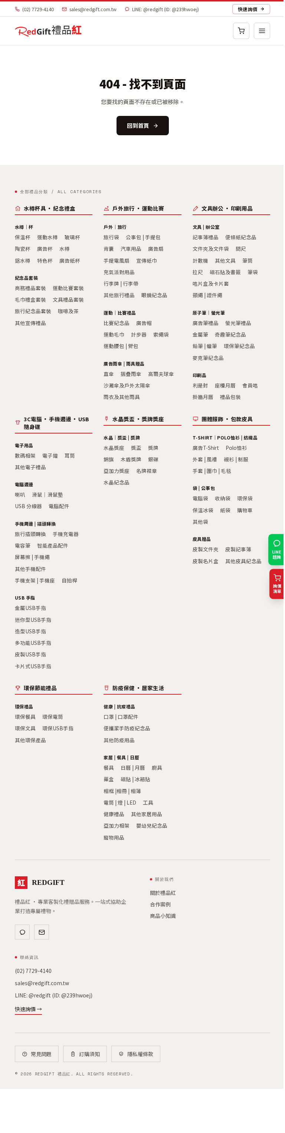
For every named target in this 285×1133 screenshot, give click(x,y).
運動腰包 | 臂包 (121, 346)
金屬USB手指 (30, 607)
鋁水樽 (22, 260)
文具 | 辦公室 (206, 227)
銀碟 (153, 459)
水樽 (64, 248)
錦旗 (109, 459)
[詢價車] (241, 31)
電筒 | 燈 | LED (120, 802)
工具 (148, 802)
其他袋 (200, 521)
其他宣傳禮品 (30, 323)
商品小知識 (163, 915)
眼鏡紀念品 (154, 295)
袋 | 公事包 (204, 488)
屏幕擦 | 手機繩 (32, 557)
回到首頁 (138, 125)
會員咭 (250, 385)
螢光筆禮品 (238, 323)
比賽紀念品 (117, 323)
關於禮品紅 (163, 892)
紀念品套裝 (26, 278)
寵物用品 (114, 837)
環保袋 (245, 498)
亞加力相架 (117, 825)
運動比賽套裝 (68, 288)
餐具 (109, 767)
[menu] (262, 31)
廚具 (157, 767)
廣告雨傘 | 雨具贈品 (124, 363)
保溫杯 (22, 237)
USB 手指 (25, 597)
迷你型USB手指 (33, 619)
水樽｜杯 (24, 227)
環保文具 (25, 728)
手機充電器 (66, 534)
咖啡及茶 (68, 311)
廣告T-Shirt (206, 447)
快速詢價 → (28, 1009)
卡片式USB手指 (33, 666)
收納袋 (222, 498)
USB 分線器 (28, 506)
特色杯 (45, 260)
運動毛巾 (114, 334)
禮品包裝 (230, 396)
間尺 (241, 248)
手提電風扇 (117, 260)
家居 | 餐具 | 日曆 (121, 757)
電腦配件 (59, 506)
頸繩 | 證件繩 (207, 295)
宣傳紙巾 (146, 260)
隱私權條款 (140, 1054)
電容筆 (22, 545)
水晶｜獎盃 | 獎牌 (122, 437)
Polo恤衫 (236, 447)
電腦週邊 (24, 484)
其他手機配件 (30, 568)
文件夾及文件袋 (211, 248)
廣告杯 (45, 248)
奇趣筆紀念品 (230, 334)
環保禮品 (24, 706)
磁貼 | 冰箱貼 (135, 779)
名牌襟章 (146, 470)
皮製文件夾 (206, 549)
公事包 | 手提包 (143, 237)
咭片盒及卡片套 (211, 283)
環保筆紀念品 (239, 346)
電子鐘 (50, 455)
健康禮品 (114, 814)
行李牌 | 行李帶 (121, 283)
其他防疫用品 (119, 740)
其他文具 (225, 260)
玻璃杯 (72, 237)
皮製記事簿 (238, 549)
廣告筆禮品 (206, 323)
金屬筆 (200, 334)
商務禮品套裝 (30, 288)
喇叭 (20, 494)
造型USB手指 (30, 631)
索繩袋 (161, 334)
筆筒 (247, 260)
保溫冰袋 (203, 510)
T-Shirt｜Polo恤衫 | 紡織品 (225, 437)
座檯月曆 (225, 385)
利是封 (200, 385)
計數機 (200, 260)
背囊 (109, 248)
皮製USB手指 (30, 654)
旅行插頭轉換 (30, 534)
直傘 (109, 373)
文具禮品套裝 (68, 299)
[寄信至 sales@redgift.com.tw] (41, 932)
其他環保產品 (30, 740)
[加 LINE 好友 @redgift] (22, 932)
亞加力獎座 (117, 470)
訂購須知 (89, 1054)
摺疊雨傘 (131, 373)
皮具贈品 (202, 539)
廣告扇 (156, 248)
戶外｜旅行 (115, 227)
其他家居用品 (146, 814)
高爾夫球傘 (161, 373)
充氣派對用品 (119, 272)
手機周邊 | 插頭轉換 (35, 523)
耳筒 (70, 455)
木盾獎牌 (131, 459)
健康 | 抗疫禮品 (119, 706)
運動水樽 (47, 237)
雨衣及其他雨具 (122, 396)
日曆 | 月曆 (133, 767)
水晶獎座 (114, 447)
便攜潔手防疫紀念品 (127, 728)
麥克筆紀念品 (208, 357)
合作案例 (160, 904)
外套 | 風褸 (205, 459)
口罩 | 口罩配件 (121, 716)
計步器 (139, 334)
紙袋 (225, 510)
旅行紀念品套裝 (33, 311)
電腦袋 (200, 498)
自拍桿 (69, 580)
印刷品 (199, 375)
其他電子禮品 (30, 467)
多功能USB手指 (33, 642)
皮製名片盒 (206, 561)
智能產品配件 (52, 545)
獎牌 (153, 447)
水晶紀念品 (117, 482)
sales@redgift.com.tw (93, 9)
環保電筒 (52, 716)
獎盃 (136, 447)
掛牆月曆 (203, 396)
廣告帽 (144, 323)
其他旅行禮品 (119, 295)
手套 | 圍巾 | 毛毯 (212, 470)
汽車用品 (131, 248)
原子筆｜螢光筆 (209, 312)
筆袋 (253, 272)
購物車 (245, 510)
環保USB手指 (57, 728)
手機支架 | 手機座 (35, 580)
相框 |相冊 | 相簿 (122, 791)
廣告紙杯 (69, 260)
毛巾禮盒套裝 (30, 299)
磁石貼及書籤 (225, 272)
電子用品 (24, 445)
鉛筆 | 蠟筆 (205, 346)
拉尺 (198, 272)
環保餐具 (25, 716)
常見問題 (41, 1054)
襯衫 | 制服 (236, 459)
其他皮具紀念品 (243, 561)
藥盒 (109, 779)
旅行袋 (111, 237)
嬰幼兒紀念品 (151, 825)
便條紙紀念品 (240, 237)
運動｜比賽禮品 (120, 312)
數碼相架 (25, 455)
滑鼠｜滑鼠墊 (47, 494)
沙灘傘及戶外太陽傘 (127, 385)
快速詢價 (248, 9)
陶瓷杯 (22, 248)
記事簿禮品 (206, 237)
